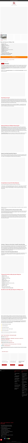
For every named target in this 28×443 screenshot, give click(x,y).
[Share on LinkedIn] (7, 61)
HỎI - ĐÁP (16, 383)
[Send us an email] (7, 438)
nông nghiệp (8, 318)
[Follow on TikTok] (5, 438)
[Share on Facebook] (2, 61)
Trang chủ (12, 5)
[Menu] (1, 3)
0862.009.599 (17, 338)
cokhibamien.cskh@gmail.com (6, 432)
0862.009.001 (8, 338)
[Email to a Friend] (4, 61)
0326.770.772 (21, 338)
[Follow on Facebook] (4, 438)
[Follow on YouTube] (9, 438)
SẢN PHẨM (15, 5)
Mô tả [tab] (3, 63)
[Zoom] (1, 33)
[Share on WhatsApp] (1, 61)
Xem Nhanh (21, 365)
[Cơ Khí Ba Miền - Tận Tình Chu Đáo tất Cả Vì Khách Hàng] (14, 3)
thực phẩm (21, 317)
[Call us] (8, 438)
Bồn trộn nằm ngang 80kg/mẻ (21, 362)
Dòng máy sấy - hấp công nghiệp (7, 59)
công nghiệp (4, 318)
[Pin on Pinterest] (6, 61)
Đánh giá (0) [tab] (7, 63)
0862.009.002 (13, 338)
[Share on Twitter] (3, 61)
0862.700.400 (8, 430)
